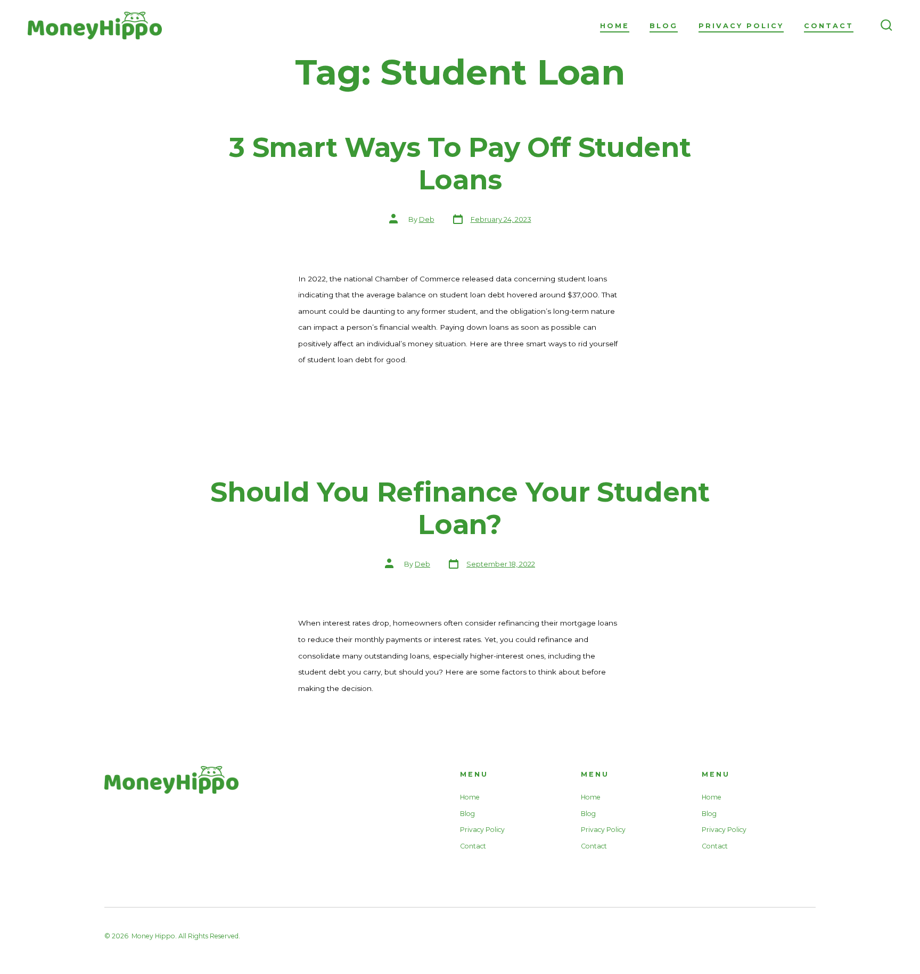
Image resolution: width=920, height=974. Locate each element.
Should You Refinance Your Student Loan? (459, 508)
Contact (828, 26)
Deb (426, 219)
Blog (664, 26)
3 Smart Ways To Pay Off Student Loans (460, 163)
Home (614, 26)
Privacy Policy (741, 26)
